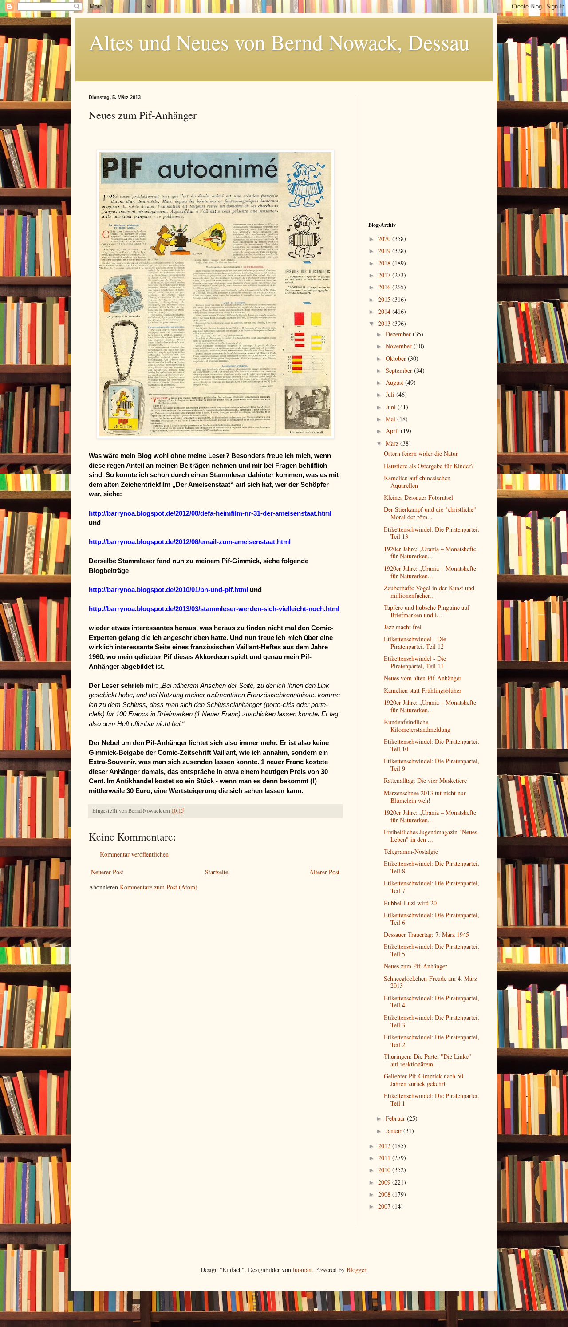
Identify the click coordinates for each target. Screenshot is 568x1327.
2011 (385, 1157)
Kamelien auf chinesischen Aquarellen (417, 482)
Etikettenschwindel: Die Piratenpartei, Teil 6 (431, 919)
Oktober (397, 358)
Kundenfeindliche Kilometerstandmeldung (417, 726)
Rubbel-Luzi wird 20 (410, 903)
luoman (302, 1269)
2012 (385, 1145)
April (393, 431)
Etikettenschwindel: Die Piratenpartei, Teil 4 (431, 1002)
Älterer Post (324, 872)
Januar (394, 1130)
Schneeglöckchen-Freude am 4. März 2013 (430, 982)
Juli (391, 394)
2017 (385, 275)
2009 (385, 1182)
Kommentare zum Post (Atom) (158, 887)
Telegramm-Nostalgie (411, 851)
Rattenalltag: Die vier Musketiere (425, 780)
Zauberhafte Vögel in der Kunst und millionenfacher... (429, 592)
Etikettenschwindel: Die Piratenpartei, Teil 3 (431, 1021)
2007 (385, 1206)
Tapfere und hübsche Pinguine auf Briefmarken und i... (426, 611)
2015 (385, 299)
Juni (392, 407)
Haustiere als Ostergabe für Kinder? (428, 466)
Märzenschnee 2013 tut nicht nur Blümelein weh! (425, 797)
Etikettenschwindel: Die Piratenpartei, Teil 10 (431, 745)
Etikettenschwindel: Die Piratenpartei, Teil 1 (431, 1099)
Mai (391, 419)
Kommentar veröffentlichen (134, 854)
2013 (385, 323)
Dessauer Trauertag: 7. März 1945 (426, 934)
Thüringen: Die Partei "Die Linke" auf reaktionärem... (427, 1060)
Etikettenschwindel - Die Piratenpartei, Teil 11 (415, 662)
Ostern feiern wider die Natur (421, 453)
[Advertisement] (423, 150)
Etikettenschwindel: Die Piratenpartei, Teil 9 (431, 765)
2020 (385, 238)
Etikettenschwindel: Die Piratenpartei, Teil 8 (431, 867)
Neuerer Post (107, 872)
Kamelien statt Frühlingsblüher (423, 690)
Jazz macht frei (403, 627)
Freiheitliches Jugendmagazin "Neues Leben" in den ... (430, 836)
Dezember (399, 334)
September (400, 370)
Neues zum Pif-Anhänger (415, 966)
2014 (385, 311)
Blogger (356, 1269)
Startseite (216, 872)
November (400, 346)
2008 (385, 1194)
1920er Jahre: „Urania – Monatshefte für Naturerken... (430, 553)
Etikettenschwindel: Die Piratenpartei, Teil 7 (431, 887)
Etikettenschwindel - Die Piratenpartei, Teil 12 (415, 643)
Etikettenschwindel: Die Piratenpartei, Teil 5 (431, 950)
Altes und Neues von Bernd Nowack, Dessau (279, 42)
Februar (396, 1118)
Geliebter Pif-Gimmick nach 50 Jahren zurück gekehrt (423, 1080)
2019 (385, 250)
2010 (385, 1169)
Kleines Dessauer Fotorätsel (418, 497)
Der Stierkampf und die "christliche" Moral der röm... (430, 513)
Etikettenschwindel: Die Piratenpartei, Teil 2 (431, 1041)
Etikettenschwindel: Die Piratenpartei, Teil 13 (431, 533)
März (393, 443)
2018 (385, 263)
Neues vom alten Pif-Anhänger (423, 678)
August (395, 382)
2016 (385, 287)
